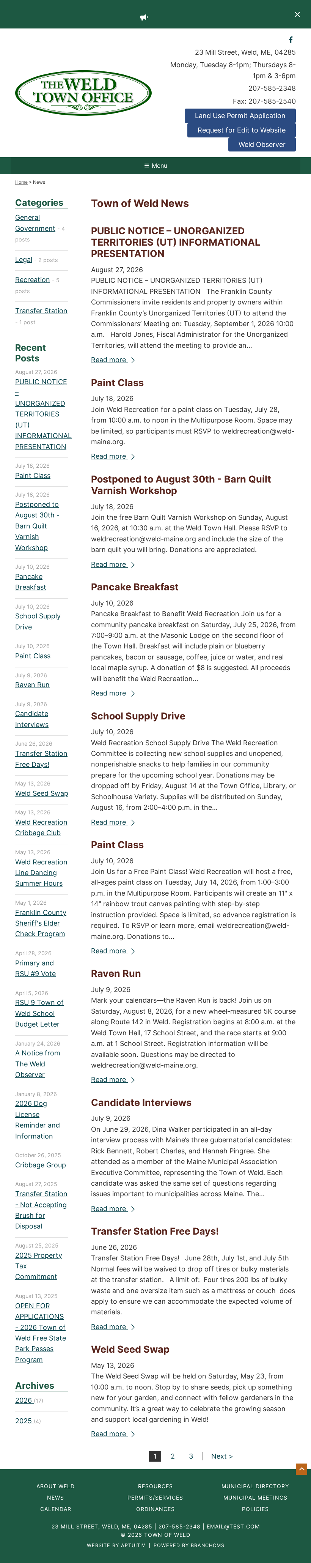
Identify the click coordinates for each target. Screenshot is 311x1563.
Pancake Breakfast (135, 587)
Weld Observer (262, 144)
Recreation (32, 280)
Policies (255, 1509)
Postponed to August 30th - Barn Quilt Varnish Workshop (37, 526)
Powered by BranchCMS (189, 1545)
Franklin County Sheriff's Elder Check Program (40, 923)
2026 (24, 1400)
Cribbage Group (40, 1165)
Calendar (55, 1509)
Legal (23, 259)
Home (21, 182)
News (55, 1497)
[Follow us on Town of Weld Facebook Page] (291, 39)
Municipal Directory (255, 1486)
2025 (24, 1421)
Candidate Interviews (141, 1102)
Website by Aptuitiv (116, 1545)
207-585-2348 (272, 88)
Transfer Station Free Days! (155, 1231)
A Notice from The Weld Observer (37, 1064)
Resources (155, 1486)
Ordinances (155, 1509)
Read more (109, 360)
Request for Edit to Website (242, 130)
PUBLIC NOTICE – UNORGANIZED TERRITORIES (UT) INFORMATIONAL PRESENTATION (175, 242)
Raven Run (116, 973)
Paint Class (117, 382)
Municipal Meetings (255, 1497)
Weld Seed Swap (130, 1349)
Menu (159, 165)
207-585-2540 (272, 101)
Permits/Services (155, 1497)
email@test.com (233, 1526)
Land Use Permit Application (240, 116)
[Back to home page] (83, 92)
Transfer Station (41, 311)
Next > (222, 1456)
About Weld (55, 1486)
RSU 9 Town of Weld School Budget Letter (39, 1013)
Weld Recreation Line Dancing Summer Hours (41, 873)
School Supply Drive (138, 716)
